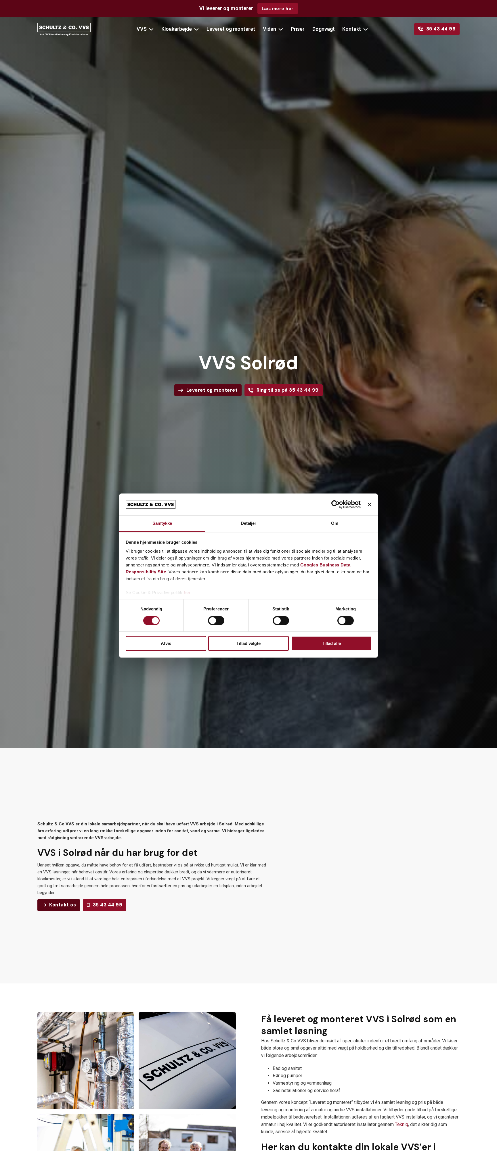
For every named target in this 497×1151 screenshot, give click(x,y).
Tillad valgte (248, 643)
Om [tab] (334, 523)
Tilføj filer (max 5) (375, 925)
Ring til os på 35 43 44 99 (288, 390)
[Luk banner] (370, 504)
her (187, 592)
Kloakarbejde (176, 29)
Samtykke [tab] (162, 523)
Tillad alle (331, 643)
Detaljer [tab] (249, 523)
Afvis (166, 643)
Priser (298, 29)
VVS (142, 29)
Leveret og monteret (231, 29)
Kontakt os (62, 905)
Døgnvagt (323, 29)
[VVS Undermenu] (151, 29)
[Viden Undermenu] (280, 29)
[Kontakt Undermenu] (365, 29)
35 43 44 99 (441, 29)
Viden (269, 29)
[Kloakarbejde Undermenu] (196, 29)
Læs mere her (278, 8)
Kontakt (351, 29)
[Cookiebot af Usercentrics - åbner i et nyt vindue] (335, 504)
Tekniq (401, 1124)
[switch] (216, 620)
